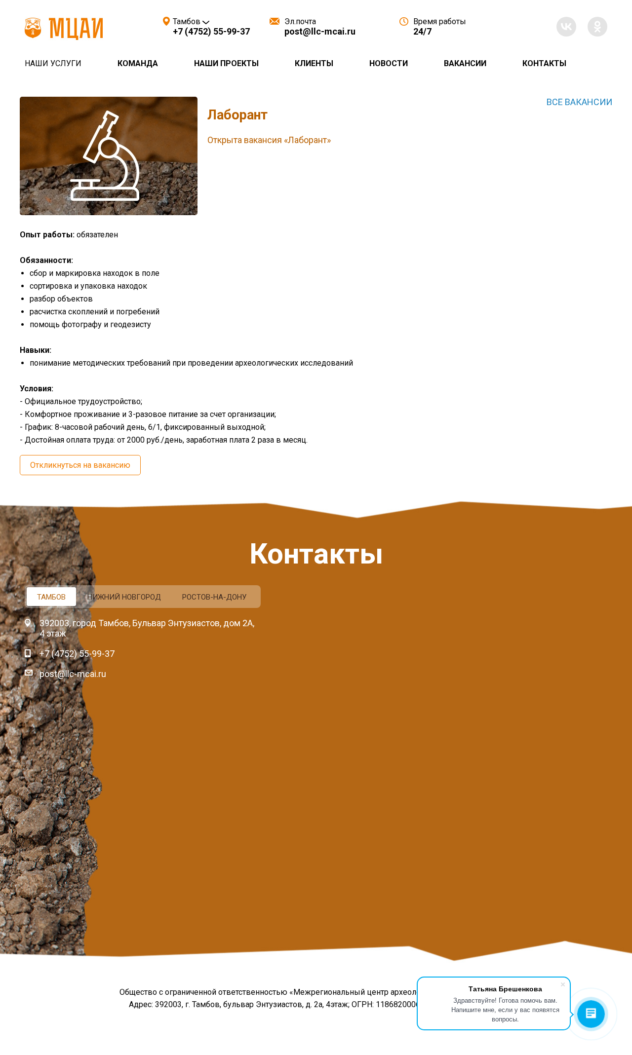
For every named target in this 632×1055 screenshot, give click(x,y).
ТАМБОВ (51, 597)
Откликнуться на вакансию (80, 465)
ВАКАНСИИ (465, 63)
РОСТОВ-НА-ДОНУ (214, 597)
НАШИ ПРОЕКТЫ (226, 63)
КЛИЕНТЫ (314, 63)
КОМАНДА (138, 63)
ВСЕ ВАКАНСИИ (579, 102)
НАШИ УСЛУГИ (53, 63)
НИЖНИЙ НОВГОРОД (124, 597)
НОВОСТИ (388, 63)
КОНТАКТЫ (544, 63)
